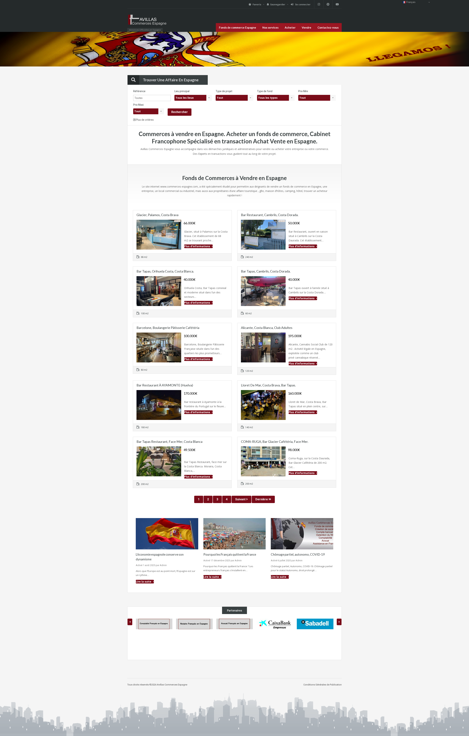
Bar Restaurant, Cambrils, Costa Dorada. (269, 215)
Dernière (262, 499)
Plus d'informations (197, 246)
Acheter (290, 27)
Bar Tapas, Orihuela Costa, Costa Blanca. (165, 271)
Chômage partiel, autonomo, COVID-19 (298, 554)
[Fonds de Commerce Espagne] (147, 22)
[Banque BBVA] (315, 637)
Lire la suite (144, 581)
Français (411, 2)
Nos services (270, 27)
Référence (139, 91)
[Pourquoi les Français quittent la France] (234, 533)
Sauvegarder (277, 4)
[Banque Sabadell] (274, 624)
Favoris (257, 4)
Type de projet (224, 91)
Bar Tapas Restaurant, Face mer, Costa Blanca (169, 442)
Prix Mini (303, 91)
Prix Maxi (138, 104)
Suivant (240, 499)
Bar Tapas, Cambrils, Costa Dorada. (266, 271)
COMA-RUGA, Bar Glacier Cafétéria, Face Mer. (274, 442)
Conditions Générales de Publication (322, 684)
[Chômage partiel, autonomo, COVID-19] (302, 533)
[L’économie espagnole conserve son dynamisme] (167, 533)
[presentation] (130, 622)
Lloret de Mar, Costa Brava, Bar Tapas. (268, 385)
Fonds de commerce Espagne (237, 27)
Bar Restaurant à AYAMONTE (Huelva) (164, 385)
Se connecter (303, 4)
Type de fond (264, 91)
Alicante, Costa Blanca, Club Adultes (266, 328)
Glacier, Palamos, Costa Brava (157, 215)
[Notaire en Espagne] (154, 624)
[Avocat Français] (194, 624)
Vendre (306, 27)
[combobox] (193, 98)
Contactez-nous (328, 27)
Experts (202, 153)
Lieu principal (181, 91)
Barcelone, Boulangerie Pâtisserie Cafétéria (167, 328)
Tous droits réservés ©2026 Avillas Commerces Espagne (157, 684)
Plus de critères (144, 119)
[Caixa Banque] (234, 624)
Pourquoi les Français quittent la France (229, 554)
